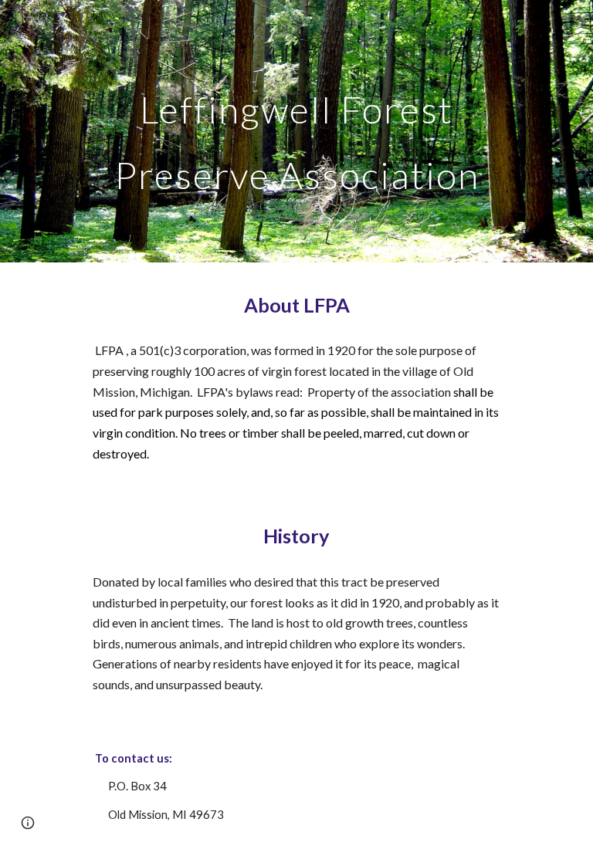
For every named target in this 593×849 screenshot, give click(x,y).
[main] (296, 131)
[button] (28, 823)
